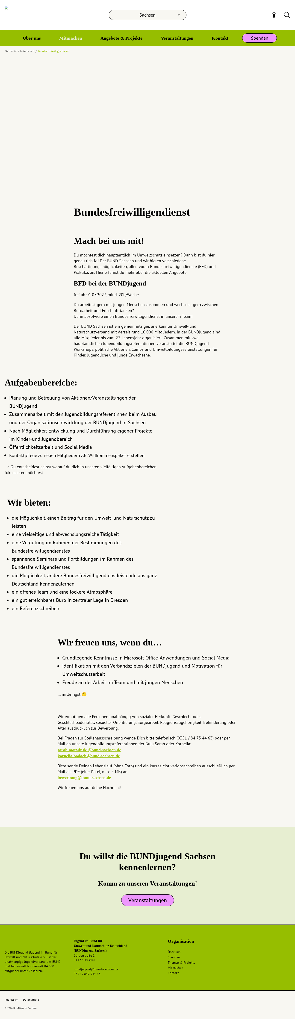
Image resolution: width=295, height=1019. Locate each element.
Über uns (32, 38)
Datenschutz (31, 999)
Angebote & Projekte (121, 38)
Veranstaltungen (177, 38)
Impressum (11, 999)
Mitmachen (70, 38)
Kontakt (220, 38)
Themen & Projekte (181, 962)
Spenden (259, 38)
